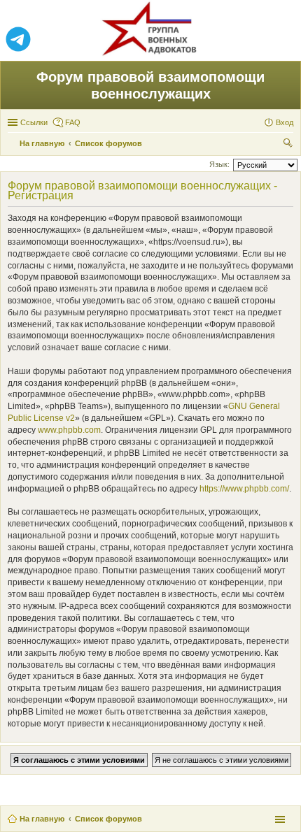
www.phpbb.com (69, 430)
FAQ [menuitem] (72, 122)
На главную (42, 819)
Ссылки (34, 122)
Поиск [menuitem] (289, 144)
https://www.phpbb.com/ (244, 489)
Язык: (219, 164)
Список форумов (108, 819)
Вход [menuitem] (284, 122)
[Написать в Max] (283, 39)
